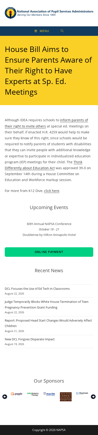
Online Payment (49, 252)
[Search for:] (62, 31)
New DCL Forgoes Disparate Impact (30, 339)
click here (51, 190)
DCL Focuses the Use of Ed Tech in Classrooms (37, 288)
